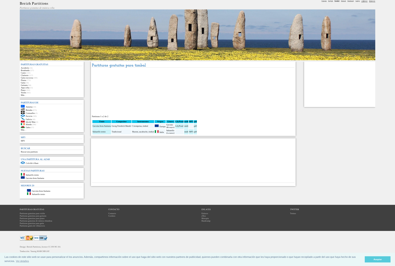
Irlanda (29, 124)
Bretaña (29, 110)
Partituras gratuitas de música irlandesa (36, 221)
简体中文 (372, 1)
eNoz (204, 216)
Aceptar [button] (378, 259)
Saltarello (170, 130)
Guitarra (24, 85)
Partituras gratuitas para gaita (32, 223)
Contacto (112, 213)
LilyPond (179, 126)
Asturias (29, 107)
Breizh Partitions (34, 3)
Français (324, 1)
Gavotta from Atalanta (35, 178)
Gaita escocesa (27, 78)
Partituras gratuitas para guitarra (33, 216)
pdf (195, 126)
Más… (23, 95)
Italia (162, 132)
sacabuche (143, 132)
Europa (163, 126)
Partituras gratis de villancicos (32, 226)
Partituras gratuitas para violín (32, 213)
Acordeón (25, 68)
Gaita (23, 83)
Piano (23, 90)
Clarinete (25, 75)
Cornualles (30, 113)
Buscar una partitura (29, 152)
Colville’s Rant (32, 163)
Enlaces (205, 213)
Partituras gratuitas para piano (32, 218)
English (330, 1)
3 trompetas (137, 126)
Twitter (293, 213)
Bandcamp (206, 221)
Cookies (111, 216)
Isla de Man (30, 122)
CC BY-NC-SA (54, 247)
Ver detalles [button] (22, 261)
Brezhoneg (350, 1)
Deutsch (343, 1)
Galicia (29, 119)
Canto (23, 73)
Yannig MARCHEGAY (40, 251)
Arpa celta (25, 88)
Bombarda (25, 70)
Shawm (135, 132)
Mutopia (205, 218)
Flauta (23, 80)
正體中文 (364, 1)
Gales (28, 127)
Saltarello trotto (32, 175)
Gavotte (169, 125)
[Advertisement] (193, 91)
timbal (145, 126)
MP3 (23, 141)
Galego (358, 1)
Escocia (29, 116)
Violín (23, 92)
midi (186, 126)
